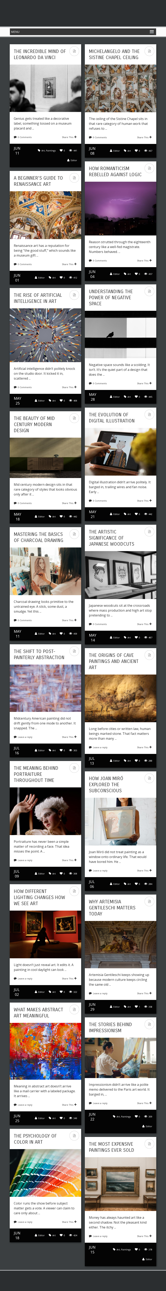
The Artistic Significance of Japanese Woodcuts (111, 538)
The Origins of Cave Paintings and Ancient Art (113, 661)
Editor (74, 160)
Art (43, 150)
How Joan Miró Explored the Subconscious (106, 784)
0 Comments (25, 137)
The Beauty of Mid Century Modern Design (34, 424)
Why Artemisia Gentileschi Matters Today (112, 908)
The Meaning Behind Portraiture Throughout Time (36, 774)
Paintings (51, 150)
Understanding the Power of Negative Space (111, 298)
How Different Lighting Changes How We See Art (39, 897)
